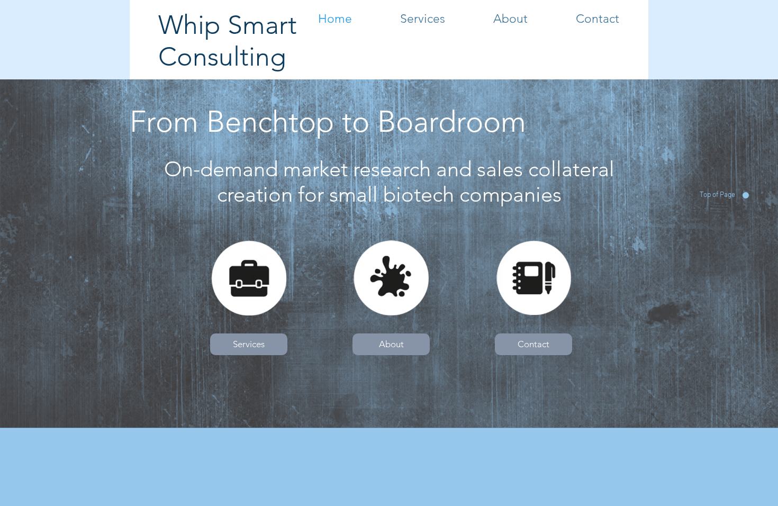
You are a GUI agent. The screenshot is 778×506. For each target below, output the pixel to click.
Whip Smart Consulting (227, 41)
